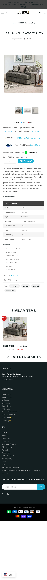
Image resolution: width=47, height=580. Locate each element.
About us (5, 435)
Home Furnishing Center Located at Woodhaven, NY (21, 470)
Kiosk (4, 462)
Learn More (35, 145)
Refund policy (7, 459)
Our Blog (5, 473)
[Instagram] (8, 494)
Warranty (5, 450)
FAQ (3, 464)
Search (4, 432)
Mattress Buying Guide (10, 467)
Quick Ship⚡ (7, 418)
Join (41, 487)
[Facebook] (3, 494)
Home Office (6, 406)
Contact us (6, 438)
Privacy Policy (7, 447)
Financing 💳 (6, 421)
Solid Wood (10, 291)
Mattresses (6, 403)
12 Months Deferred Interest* (29, 138)
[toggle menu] (2, 12)
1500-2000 (14, 286)
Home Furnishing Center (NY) (26, 508)
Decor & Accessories (9, 412)
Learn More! (35, 131)
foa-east (25, 286)
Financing (5, 441)
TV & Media (6, 409)
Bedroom (5, 400)
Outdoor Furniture (9, 415)
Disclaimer (6, 453)
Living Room (6, 394)
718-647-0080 (7, 380)
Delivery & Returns (9, 444)
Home (14, 23)
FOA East (14, 275)
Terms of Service (8, 456)
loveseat (36, 286)
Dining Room (6, 397)
